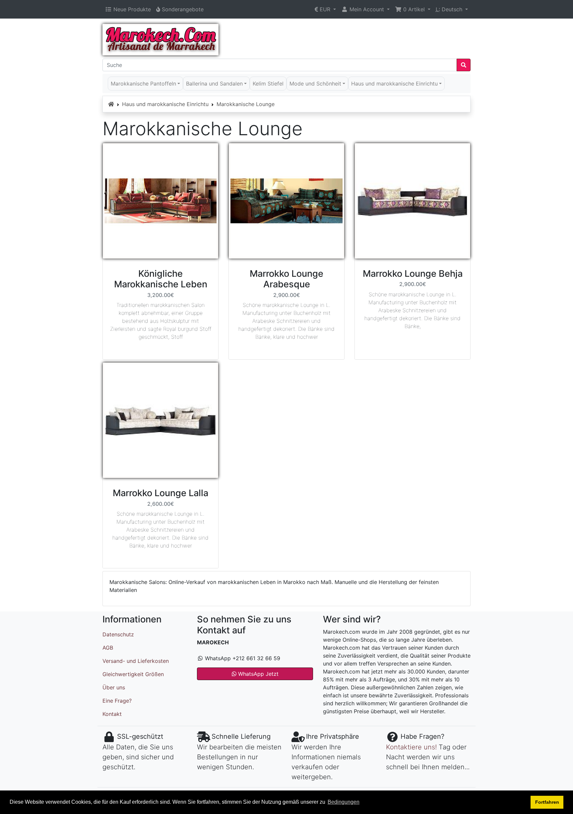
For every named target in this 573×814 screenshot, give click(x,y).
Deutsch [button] (450, 9)
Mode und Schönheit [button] (315, 83)
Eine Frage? (117, 700)
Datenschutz (118, 634)
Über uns (113, 687)
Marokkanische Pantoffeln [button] (143, 83)
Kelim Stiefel (268, 83)
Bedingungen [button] (343, 802)
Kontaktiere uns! (411, 747)
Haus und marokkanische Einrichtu (165, 104)
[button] (325, 9)
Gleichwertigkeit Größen (133, 674)
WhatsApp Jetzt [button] (257, 673)
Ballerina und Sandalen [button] (214, 83)
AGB (107, 647)
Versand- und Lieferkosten (135, 661)
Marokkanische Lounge (246, 104)
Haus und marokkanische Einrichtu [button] (394, 83)
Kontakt (112, 714)
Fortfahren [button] (547, 802)
